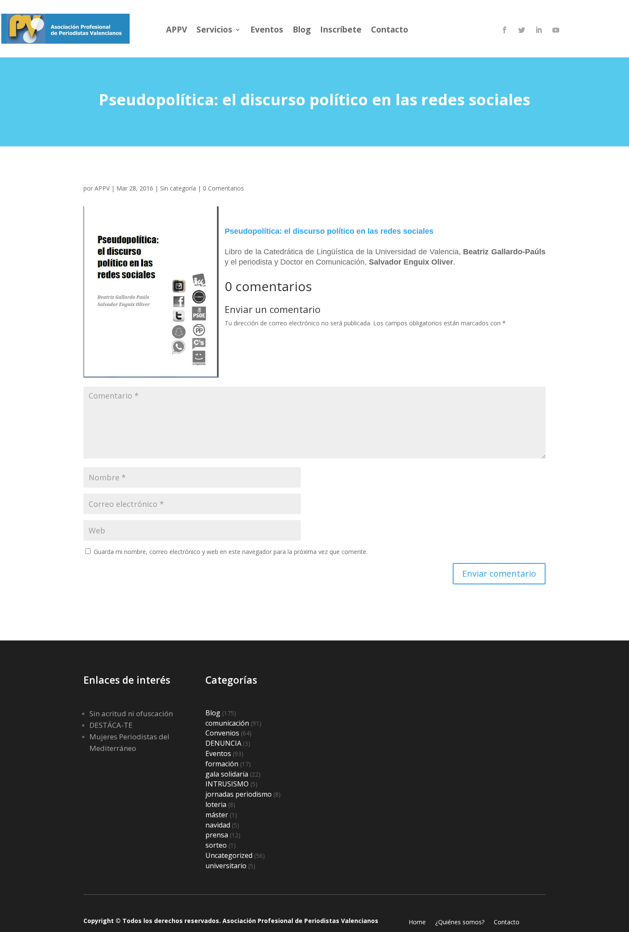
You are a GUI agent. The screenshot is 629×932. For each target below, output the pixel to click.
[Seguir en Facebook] (504, 30)
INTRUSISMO (227, 784)
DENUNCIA (223, 743)
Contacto (389, 31)
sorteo (216, 845)
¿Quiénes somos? (459, 922)
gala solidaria (226, 774)
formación (221, 763)
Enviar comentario (499, 573)
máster (216, 814)
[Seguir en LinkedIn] (539, 30)
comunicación (227, 723)
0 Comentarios (223, 188)
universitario (225, 865)
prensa (216, 835)
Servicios (214, 31)
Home (417, 922)
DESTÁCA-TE (111, 725)
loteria (215, 804)
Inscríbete (341, 31)
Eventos (266, 31)
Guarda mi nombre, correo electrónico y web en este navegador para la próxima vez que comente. (231, 552)
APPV (176, 31)
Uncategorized (228, 855)
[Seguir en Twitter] (521, 30)
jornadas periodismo (238, 794)
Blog (302, 31)
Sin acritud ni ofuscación (131, 713)
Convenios (222, 733)
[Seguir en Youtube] (556, 30)
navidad (217, 825)
